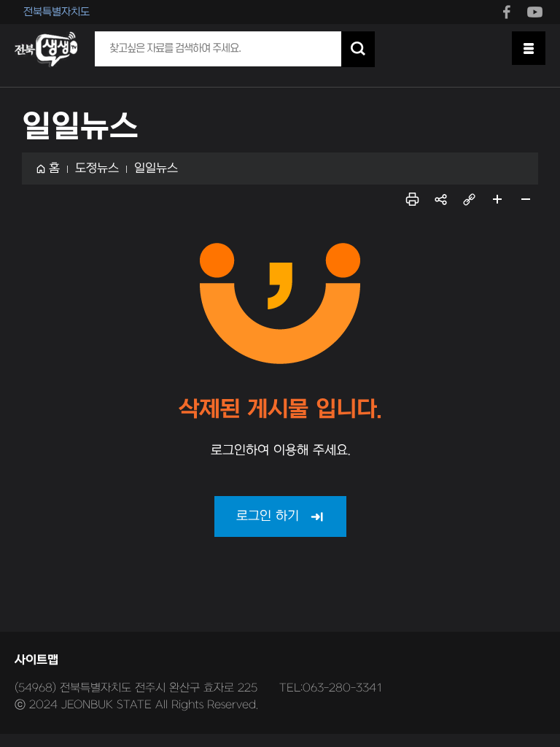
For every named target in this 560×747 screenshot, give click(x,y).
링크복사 (469, 199)
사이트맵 (36, 660)
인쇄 (412, 199)
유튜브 (534, 11)
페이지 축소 (526, 199)
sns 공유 (440, 199)
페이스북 (507, 11)
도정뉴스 (97, 168)
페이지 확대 (497, 199)
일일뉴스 (156, 168)
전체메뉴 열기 (528, 48)
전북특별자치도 (56, 12)
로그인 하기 (267, 516)
